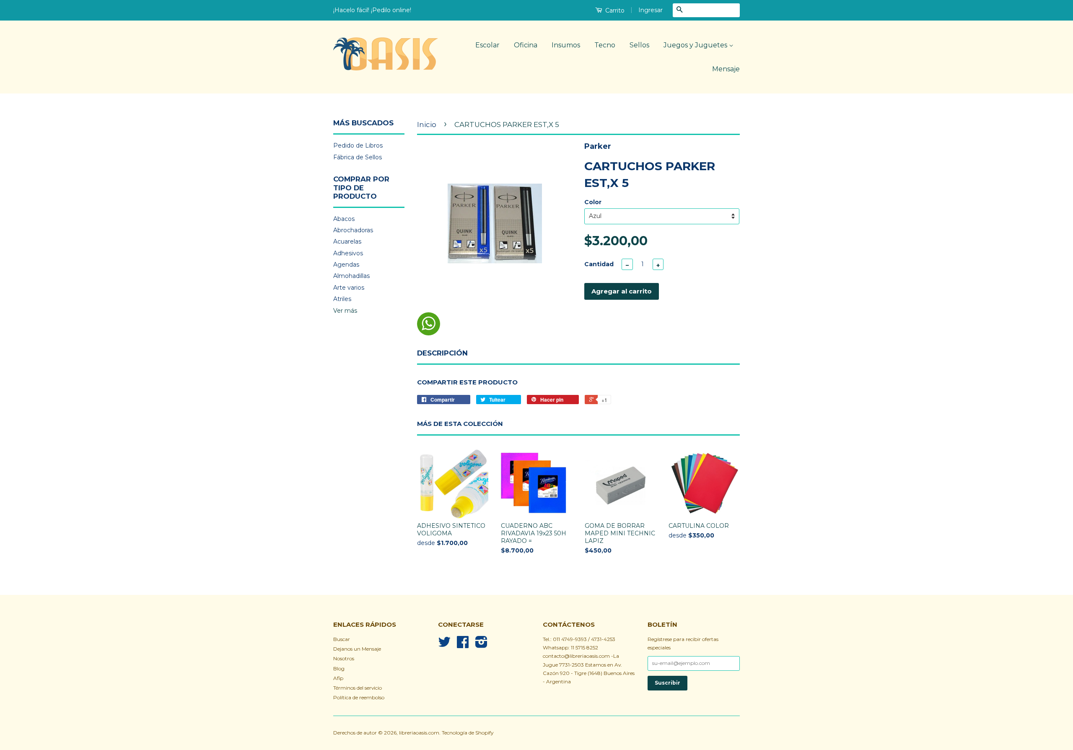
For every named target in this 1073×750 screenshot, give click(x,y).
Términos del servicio (357, 688)
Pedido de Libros (358, 145)
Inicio (426, 124)
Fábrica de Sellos (357, 157)
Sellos (639, 45)
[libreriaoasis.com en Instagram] (481, 645)
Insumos (566, 45)
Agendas (346, 264)
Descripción (442, 353)
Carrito (614, 10)
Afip (338, 678)
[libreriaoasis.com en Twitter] (444, 645)
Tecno (604, 45)
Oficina (525, 45)
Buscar (341, 639)
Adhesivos (348, 253)
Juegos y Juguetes (696, 45)
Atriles (342, 299)
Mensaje (726, 69)
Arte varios (348, 287)
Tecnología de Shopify (467, 732)
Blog (339, 668)
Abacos (344, 219)
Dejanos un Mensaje (357, 649)
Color (592, 202)
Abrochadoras (353, 230)
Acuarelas (347, 241)
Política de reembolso (358, 697)
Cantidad (599, 264)
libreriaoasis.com (419, 732)
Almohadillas (351, 276)
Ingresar (650, 10)
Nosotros (343, 658)
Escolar (487, 45)
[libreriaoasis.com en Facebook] (462, 645)
